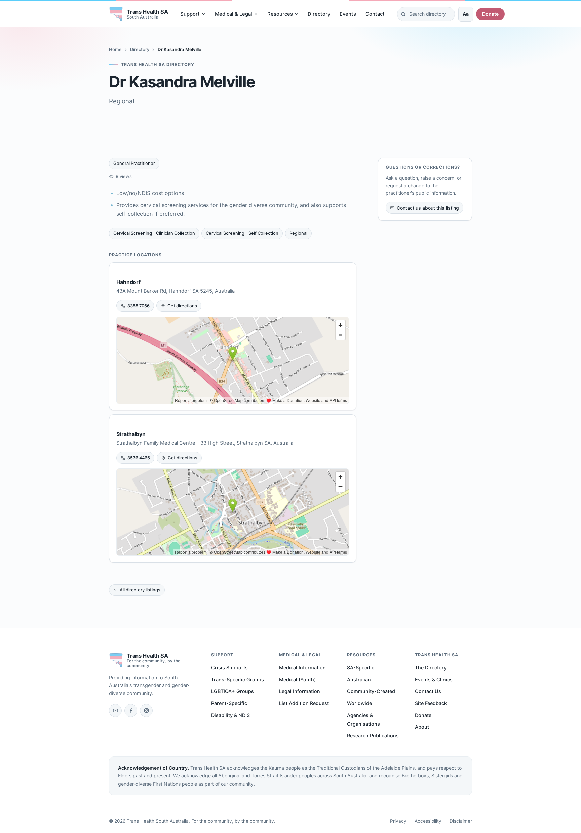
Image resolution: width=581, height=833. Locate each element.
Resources (280, 14)
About (422, 727)
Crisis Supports (229, 668)
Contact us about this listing (428, 208)
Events (348, 14)
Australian (359, 679)
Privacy (398, 821)
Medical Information (302, 668)
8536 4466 (138, 457)
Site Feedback (431, 703)
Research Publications (373, 735)
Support (190, 14)
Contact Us (428, 691)
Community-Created (371, 691)
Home (115, 49)
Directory (319, 14)
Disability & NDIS (230, 715)
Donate (490, 14)
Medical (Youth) (297, 679)
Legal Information (299, 691)
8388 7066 (138, 306)
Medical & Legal (233, 14)
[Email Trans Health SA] (115, 710)
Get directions (182, 306)
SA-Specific (360, 668)
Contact (375, 14)
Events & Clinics (434, 679)
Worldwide (359, 703)
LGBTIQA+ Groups (232, 691)
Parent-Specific (229, 703)
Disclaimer (461, 821)
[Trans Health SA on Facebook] (130, 710)
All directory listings (140, 589)
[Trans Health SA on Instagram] (146, 710)
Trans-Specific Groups (237, 679)
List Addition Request (304, 703)
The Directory (431, 668)
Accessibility (428, 821)
